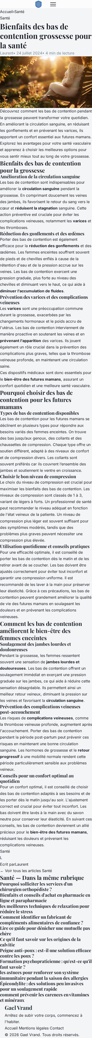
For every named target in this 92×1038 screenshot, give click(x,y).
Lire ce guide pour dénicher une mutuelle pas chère (45, 930)
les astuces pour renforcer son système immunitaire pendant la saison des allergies (44, 975)
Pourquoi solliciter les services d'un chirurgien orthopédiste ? (36, 886)
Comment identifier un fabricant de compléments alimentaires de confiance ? (41, 919)
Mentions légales (34, 1028)
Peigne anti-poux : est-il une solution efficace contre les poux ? (45, 953)
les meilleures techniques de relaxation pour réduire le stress (44, 908)
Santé (19, 11)
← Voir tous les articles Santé (26, 870)
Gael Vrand (18, 1007)
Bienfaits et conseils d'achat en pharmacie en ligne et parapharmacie (45, 897)
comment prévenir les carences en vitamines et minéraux (44, 997)
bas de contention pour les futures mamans (45, 418)
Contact (57, 1028)
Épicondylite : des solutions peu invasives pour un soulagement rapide (42, 986)
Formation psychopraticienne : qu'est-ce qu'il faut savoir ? (46, 964)
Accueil (6, 11)
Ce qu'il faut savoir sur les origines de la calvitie (40, 942)
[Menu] (53, 4)
